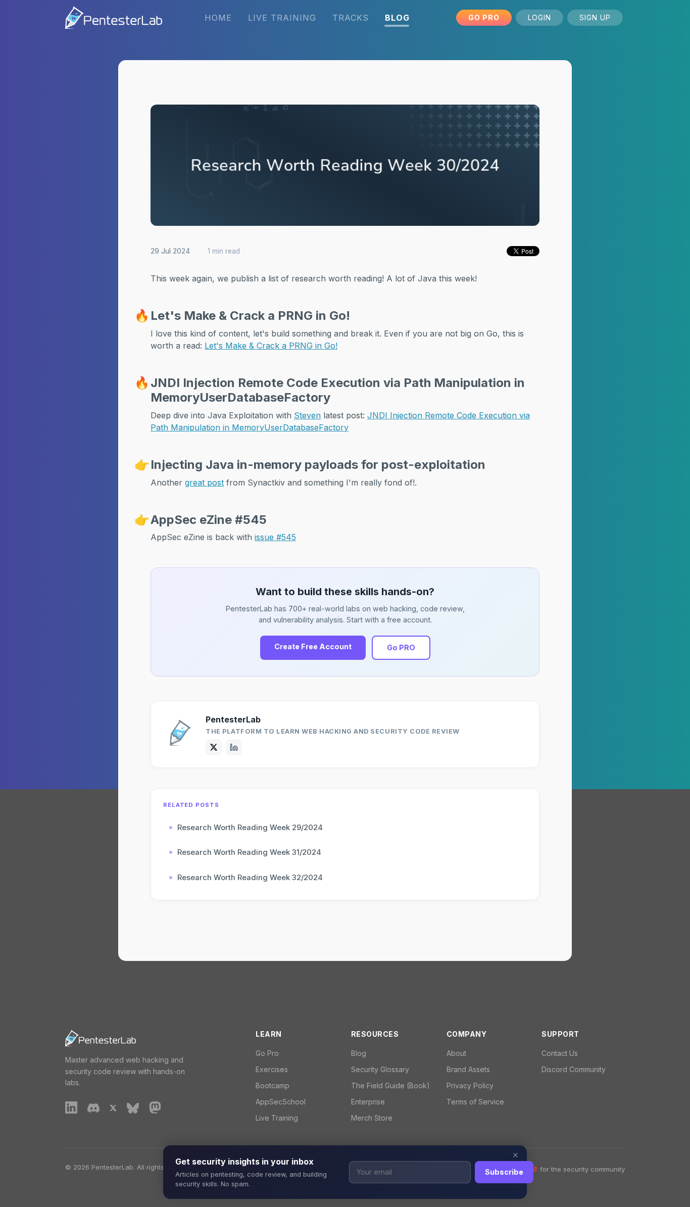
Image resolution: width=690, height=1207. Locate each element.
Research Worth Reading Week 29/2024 (250, 827)
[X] (113, 1107)
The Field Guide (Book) (390, 1085)
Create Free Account (313, 646)
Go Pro (484, 17)
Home (218, 18)
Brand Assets (468, 1069)
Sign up (595, 17)
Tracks (350, 18)
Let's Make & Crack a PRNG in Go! (271, 346)
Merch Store (371, 1118)
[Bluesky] (133, 1107)
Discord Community (573, 1069)
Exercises (272, 1069)
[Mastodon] (155, 1107)
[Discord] (93, 1107)
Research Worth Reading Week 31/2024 (249, 852)
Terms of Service (475, 1101)
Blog (358, 1053)
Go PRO (401, 647)
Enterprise (368, 1101)
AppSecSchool (281, 1101)
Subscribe (504, 1172)
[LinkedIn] (234, 747)
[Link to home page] (113, 17)
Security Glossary (380, 1069)
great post (204, 482)
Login (539, 17)
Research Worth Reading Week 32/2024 (250, 877)
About (456, 1053)
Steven (307, 415)
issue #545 (275, 537)
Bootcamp (272, 1085)
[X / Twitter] (214, 747)
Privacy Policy (470, 1085)
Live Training (282, 18)
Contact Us (559, 1053)
